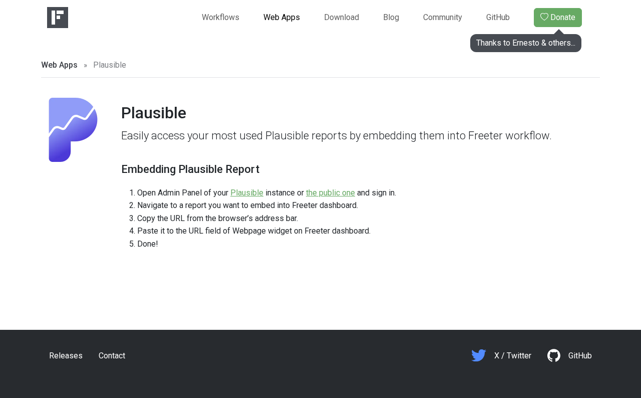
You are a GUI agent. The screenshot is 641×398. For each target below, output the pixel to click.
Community (442, 17)
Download (341, 17)
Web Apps (281, 17)
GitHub (498, 17)
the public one (330, 192)
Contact (112, 355)
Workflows (220, 17)
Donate (554, 20)
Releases (66, 355)
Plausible (246, 192)
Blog (391, 17)
